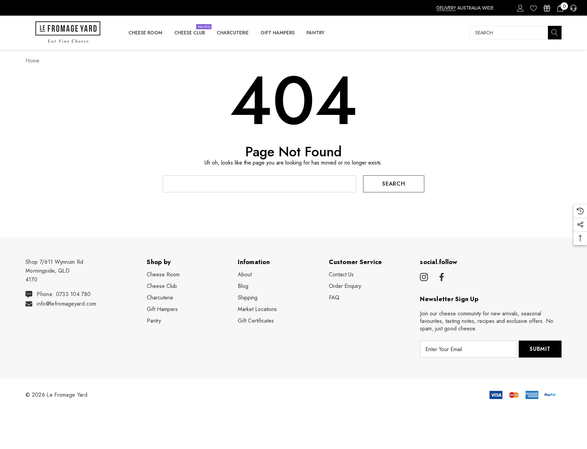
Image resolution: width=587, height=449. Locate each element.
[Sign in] (520, 8)
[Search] (555, 32)
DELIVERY (446, 7)
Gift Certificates (256, 321)
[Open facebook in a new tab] (441, 277)
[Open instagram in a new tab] (424, 277)
